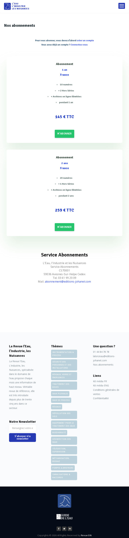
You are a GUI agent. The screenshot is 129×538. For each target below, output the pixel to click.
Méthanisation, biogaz (61, 459)
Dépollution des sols (61, 415)
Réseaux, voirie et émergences (62, 376)
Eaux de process (61, 400)
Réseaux (56, 407)
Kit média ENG (101, 385)
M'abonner (64, 133)
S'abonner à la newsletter (23, 437)
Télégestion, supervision (59, 450)
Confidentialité (101, 398)
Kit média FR (100, 381)
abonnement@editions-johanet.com (68, 281)
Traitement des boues (60, 385)
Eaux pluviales (60, 393)
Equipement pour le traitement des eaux (63, 424)
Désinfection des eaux (61, 440)
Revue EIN (86, 535)
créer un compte (85, 40)
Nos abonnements (103, 364)
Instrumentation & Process (63, 353)
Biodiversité (59, 432)
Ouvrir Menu (121, 6)
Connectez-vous (79, 44)
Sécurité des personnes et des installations (61, 365)
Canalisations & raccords (61, 476)
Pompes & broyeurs (62, 468)
